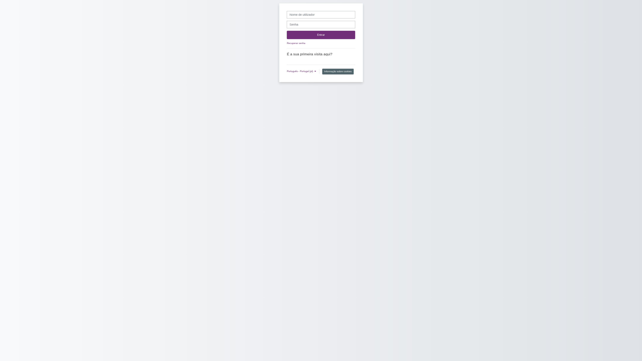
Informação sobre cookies (338, 71)
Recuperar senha (296, 43)
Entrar (321, 34)
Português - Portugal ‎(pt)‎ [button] (300, 71)
